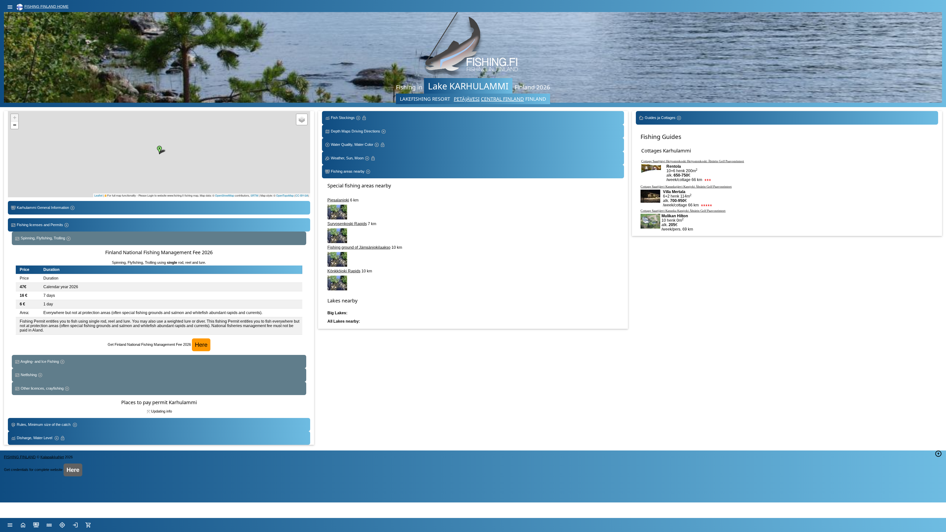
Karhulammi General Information (43, 207)
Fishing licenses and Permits (40, 225)
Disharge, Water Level (35, 438)
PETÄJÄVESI (467, 99)
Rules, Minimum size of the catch (44, 424)
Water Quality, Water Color (352, 144)
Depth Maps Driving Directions (355, 131)
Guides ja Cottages (660, 118)
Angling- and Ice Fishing (40, 361)
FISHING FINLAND (20, 457)
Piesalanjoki (338, 200)
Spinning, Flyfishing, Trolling (43, 238)
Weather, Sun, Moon (347, 158)
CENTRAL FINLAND (502, 99)
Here (201, 344)
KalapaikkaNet (52, 457)
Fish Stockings (343, 118)
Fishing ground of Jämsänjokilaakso (358, 247)
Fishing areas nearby (348, 171)
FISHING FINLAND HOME (46, 6)
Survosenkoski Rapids (347, 224)
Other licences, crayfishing (42, 388)
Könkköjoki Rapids (343, 271)
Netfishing (29, 375)
